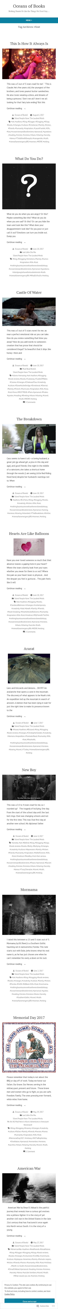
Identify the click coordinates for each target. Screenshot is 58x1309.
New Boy (29, 769)
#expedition (20, 736)
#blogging (39, 121)
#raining (45, 510)
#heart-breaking (13, 612)
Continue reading (15, 108)
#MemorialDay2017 (16, 1138)
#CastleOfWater (41, 379)
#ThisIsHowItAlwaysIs (23, 138)
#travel (45, 395)
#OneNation (15, 1141)
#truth (46, 138)
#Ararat (16, 729)
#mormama (43, 984)
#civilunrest (27, 1256)
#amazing (22, 375)
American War (29, 1168)
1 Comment (30, 1151)
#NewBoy (28, 856)
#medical (29, 615)
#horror (23, 1262)
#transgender (38, 138)
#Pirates (45, 392)
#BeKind (26, 843)
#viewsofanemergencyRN (19, 141)
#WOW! (39, 141)
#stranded (26, 513)
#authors (18, 121)
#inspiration (28, 128)
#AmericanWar (16, 1249)
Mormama (29, 889)
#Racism (48, 863)
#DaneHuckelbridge (23, 385)
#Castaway (30, 379)
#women (32, 141)
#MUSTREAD (22, 392)
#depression (30, 849)
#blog (25, 121)
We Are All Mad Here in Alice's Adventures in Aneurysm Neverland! (28, 1123)
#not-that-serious (39, 856)
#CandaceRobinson (17, 605)
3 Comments (30, 402)
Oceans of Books (29, 6)
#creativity (42, 382)
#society (47, 135)
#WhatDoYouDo (36, 275)
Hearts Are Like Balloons (29, 533)
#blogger (31, 121)
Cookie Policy (10, 1294)
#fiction (48, 125)
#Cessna (13, 382)
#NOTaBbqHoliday (40, 1138)
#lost (9, 131)
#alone (15, 375)
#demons (11, 736)
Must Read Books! (29, 369)
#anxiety (15, 843)
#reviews (26, 135)
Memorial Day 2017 (29, 1017)
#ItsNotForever (39, 853)
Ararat (29, 648)
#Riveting (25, 395)
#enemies (27, 1259)
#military (28, 1138)
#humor (45, 259)
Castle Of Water (29, 292)
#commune (44, 1256)
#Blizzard (30, 729)
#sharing (39, 135)
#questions (47, 131)
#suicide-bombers (29, 1272)
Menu (34, 20)
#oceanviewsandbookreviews (22, 131)
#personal (38, 131)
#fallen (18, 1131)
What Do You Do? (29, 158)
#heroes (38, 1131)
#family (41, 125)
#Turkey (25, 749)
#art (12, 121)
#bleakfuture (45, 1249)
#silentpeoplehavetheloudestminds (26, 272)
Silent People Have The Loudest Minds (29, 118)
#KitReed (26, 984)
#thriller (47, 513)
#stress (12, 138)
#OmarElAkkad (14, 1269)
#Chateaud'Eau (31, 382)
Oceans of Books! (21, 115)
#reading (12, 135)
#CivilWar (36, 1256)
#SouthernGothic (23, 997)
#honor (44, 1131)
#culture (24, 125)
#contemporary (39, 605)
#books (10, 125)
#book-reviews (13, 379)
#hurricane (25, 389)
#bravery (27, 1128)
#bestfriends (34, 1249)
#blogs (46, 121)
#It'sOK (19, 984)
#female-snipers (44, 1259)
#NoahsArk (31, 739)
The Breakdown (29, 419)
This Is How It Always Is (29, 43)
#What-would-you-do (22, 1276)
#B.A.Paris (24, 500)
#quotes (10, 395)
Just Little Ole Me (29, 252)
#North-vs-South (17, 1266)
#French (17, 389)
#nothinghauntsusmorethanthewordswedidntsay (28, 265)
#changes (17, 125)
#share (33, 135)
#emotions (30, 259)
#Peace (33, 863)
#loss (46, 389)
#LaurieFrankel (39, 128)
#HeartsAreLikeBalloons (30, 612)
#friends (11, 128)
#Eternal (44, 385)
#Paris (30, 392)
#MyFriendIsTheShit (41, 615)
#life (48, 128)
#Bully (29, 846)
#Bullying (36, 846)
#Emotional (33, 125)
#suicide (32, 625)
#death (27, 608)
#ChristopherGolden (34, 733)
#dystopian (18, 1259)
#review (19, 135)
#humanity (19, 128)
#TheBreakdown (37, 513)
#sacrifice (11, 1145)
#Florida (13, 984)
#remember (33, 1141)
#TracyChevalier (26, 869)
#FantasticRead (31, 736)
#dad (22, 608)
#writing (46, 141)
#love (14, 392)
